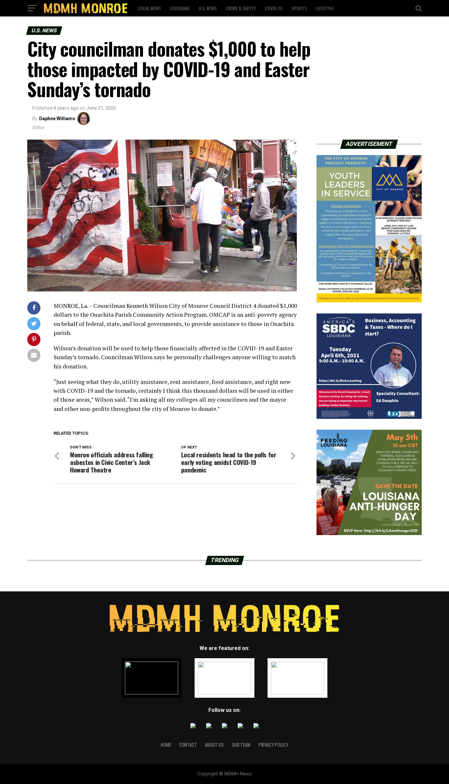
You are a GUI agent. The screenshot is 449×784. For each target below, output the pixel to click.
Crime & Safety (241, 8)
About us (214, 744)
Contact (188, 744)
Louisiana (179, 8)
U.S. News (208, 8)
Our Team (241, 744)
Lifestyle (325, 8)
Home (166, 744)
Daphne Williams (57, 118)
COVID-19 (273, 8)
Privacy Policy (273, 744)
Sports (299, 8)
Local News (149, 8)
